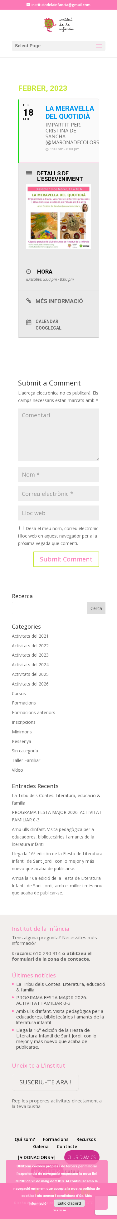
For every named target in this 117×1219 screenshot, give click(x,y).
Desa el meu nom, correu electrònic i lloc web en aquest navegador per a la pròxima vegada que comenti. (58, 535)
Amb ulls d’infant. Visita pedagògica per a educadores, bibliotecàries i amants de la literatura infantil (53, 836)
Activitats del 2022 (30, 646)
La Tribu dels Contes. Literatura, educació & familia (60, 987)
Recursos (86, 1139)
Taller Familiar (26, 760)
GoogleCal (48, 328)
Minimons (22, 732)
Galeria (41, 1146)
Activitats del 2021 (30, 636)
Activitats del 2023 (30, 655)
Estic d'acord (69, 1203)
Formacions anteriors (33, 712)
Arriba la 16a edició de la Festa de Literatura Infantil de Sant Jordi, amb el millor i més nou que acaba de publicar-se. (57, 885)
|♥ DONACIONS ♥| (36, 1157)
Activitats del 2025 (30, 674)
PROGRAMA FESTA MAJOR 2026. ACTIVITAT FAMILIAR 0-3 (51, 1000)
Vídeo (17, 770)
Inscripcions (24, 722)
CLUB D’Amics (81, 1157)
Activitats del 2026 (30, 684)
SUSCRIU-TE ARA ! (45, 1082)
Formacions (24, 703)
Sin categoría (25, 751)
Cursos (19, 693)
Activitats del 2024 (30, 664)
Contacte (67, 1146)
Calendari (48, 321)
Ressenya (21, 741)
